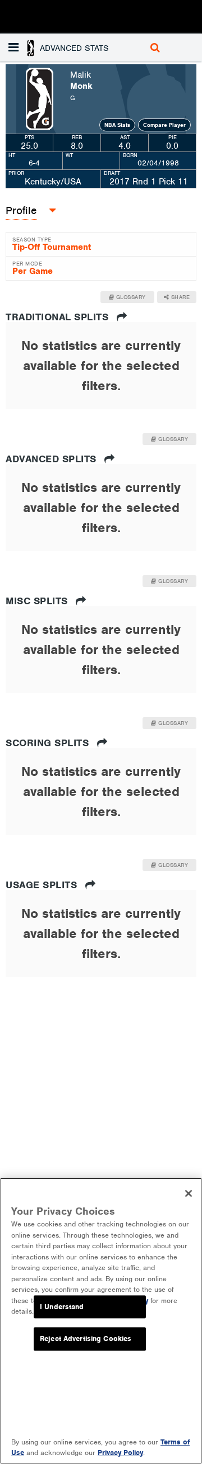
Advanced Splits (52, 459)
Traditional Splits (59, 317)
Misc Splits (38, 601)
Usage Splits (43, 885)
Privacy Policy (120, 1452)
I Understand (62, 1306)
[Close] (188, 1193)
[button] (67, 47)
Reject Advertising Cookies (85, 1339)
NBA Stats (117, 125)
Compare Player (164, 125)
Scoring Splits (49, 743)
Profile (21, 210)
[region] (101, 1321)
